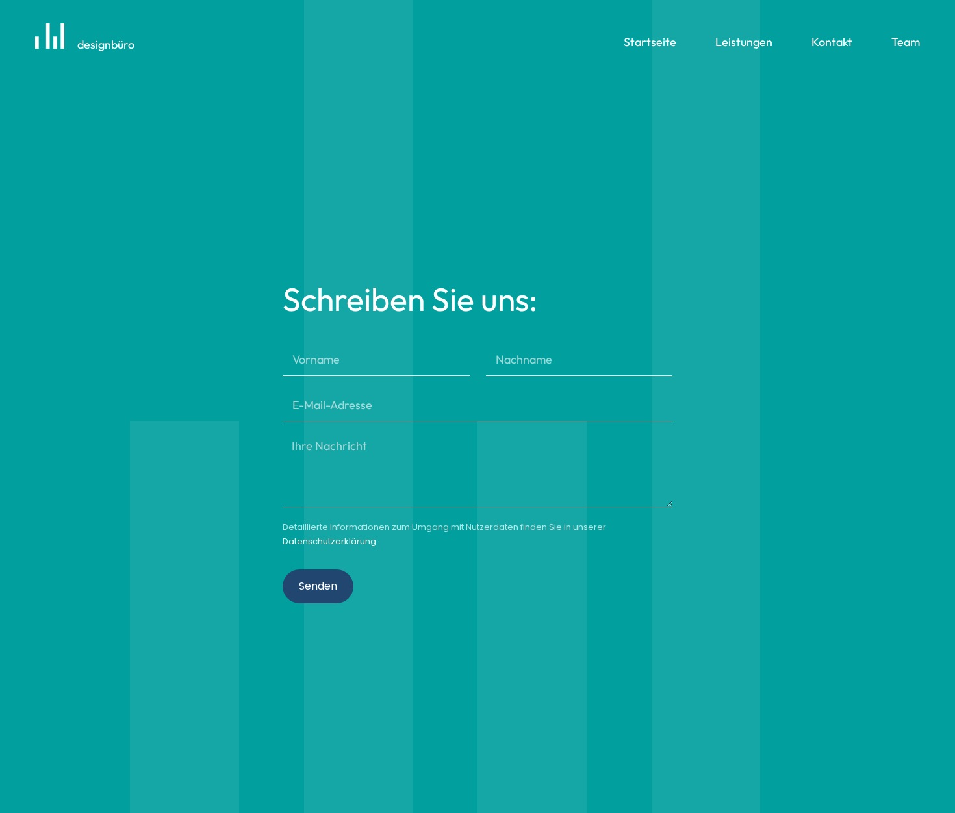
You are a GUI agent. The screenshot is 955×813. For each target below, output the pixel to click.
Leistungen (743, 42)
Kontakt (831, 42)
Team (905, 42)
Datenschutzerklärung (329, 541)
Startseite (650, 42)
